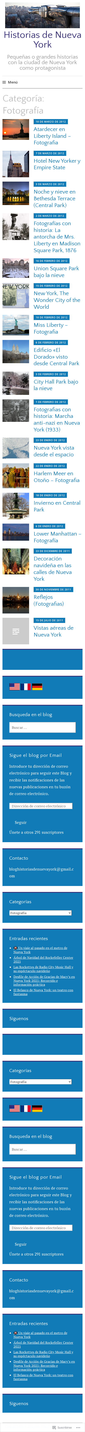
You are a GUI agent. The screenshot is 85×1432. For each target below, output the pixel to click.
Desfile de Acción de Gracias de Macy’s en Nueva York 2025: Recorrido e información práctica (44, 980)
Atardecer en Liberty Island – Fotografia (52, 136)
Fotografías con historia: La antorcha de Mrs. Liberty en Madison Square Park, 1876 (57, 237)
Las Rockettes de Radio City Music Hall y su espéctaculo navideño (43, 969)
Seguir (21, 822)
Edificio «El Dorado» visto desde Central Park (56, 357)
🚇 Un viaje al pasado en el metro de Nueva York (40, 950)
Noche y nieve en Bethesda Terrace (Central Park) (55, 199)
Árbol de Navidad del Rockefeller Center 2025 (43, 959)
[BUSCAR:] (42, 727)
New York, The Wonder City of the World (57, 300)
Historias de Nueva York (42, 40)
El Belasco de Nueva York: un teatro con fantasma (43, 992)
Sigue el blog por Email (35, 755)
